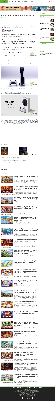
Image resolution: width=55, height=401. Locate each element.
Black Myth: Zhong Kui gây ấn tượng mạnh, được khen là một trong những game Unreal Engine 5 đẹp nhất (32, 153)
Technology (25, 1)
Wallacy (38, 4)
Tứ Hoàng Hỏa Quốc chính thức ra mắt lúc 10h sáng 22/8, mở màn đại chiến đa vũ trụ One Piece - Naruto (25, 282)
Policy (30, 396)
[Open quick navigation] (37, 12)
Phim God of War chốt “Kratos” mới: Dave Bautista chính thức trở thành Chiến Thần (16, 159)
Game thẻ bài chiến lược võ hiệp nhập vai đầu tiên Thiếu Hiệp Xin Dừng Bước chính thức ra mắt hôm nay (25, 343)
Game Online (34, 387)
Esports (40, 387)
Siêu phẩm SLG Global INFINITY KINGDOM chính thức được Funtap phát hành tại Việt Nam (26, 199)
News (10, 1)
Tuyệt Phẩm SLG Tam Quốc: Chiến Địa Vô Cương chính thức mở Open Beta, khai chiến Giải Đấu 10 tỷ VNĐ (25, 252)
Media (19, 1)
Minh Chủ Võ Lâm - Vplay (44, 23)
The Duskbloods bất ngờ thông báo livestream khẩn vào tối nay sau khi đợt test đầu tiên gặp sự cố (32, 148)
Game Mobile (28, 387)
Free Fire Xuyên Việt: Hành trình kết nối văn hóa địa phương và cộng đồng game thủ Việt (26, 292)
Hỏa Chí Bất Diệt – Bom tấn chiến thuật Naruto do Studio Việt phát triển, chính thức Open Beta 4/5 (26, 324)
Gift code (14, 1)
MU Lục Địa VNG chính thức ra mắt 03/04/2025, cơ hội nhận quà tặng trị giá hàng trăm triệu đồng (24, 354)
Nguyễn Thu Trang (3, 17)
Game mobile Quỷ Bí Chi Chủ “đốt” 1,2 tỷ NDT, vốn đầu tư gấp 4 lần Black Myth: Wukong (13, 148)
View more (19, 384)
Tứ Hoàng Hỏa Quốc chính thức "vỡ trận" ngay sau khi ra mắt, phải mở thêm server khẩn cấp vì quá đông (25, 271)
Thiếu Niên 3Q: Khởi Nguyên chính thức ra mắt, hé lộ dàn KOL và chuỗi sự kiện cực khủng (25, 241)
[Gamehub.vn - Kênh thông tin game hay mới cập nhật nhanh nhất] (4, 1)
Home (14, 387)
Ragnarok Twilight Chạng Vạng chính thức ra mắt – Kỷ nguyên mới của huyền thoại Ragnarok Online (25, 218)
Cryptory (33, 4)
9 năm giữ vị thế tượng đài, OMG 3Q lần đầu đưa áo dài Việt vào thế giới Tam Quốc (15, 162)
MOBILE (10, 4)
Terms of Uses (26, 396)
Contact (28, 398)
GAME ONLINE (14, 4)
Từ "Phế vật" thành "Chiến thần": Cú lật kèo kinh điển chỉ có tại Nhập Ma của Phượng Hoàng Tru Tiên (26, 188)
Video (23, 387)
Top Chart (31, 1)
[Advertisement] (19, 134)
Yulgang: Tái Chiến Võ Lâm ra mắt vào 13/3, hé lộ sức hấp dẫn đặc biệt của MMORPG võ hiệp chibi (26, 376)
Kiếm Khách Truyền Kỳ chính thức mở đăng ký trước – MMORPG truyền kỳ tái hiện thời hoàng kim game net (13, 153)
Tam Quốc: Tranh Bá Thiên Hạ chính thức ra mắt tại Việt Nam (12, 160)
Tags (2, 165)
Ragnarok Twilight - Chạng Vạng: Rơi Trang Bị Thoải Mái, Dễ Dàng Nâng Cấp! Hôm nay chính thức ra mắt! (26, 230)
